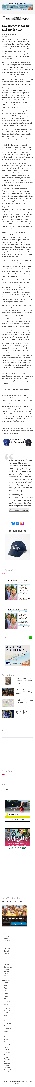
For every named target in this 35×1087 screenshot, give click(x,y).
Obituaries (7, 940)
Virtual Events (6, 974)
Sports (6, 1004)
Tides (5, 1015)
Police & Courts (6, 937)
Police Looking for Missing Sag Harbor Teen (24, 680)
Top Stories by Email (7, 1070)
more (3, 573)
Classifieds (7, 1044)
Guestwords (7, 1028)
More (5, 1037)
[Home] (17, 18)
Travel (6, 985)
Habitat (6, 993)
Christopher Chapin (10, 34)
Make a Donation (7, 1062)
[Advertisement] (17, 875)
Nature (6, 999)
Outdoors (7, 1001)
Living (6, 982)
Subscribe (7, 1052)
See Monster (8, 967)
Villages (6, 953)
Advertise (7, 1042)
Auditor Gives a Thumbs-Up (22, 712)
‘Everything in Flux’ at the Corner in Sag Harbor (24, 691)
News (6, 934)
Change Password (7, 1058)
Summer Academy (7, 1066)
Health (6, 996)
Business (7, 943)
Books (6, 962)
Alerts (6, 1055)
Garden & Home (7, 1011)
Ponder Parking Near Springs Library (24, 701)
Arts (5, 959)
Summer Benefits (6, 970)
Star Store (7, 1050)
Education (7, 951)
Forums (6, 789)
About (6, 1039)
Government (7, 946)
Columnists (7, 1023)
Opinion (6, 1021)
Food (5, 990)
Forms (6, 1047)
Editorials (7, 1026)
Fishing (6, 988)
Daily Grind (7, 948)
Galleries (7, 964)
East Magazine (7, 1007)
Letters (6, 1031)
